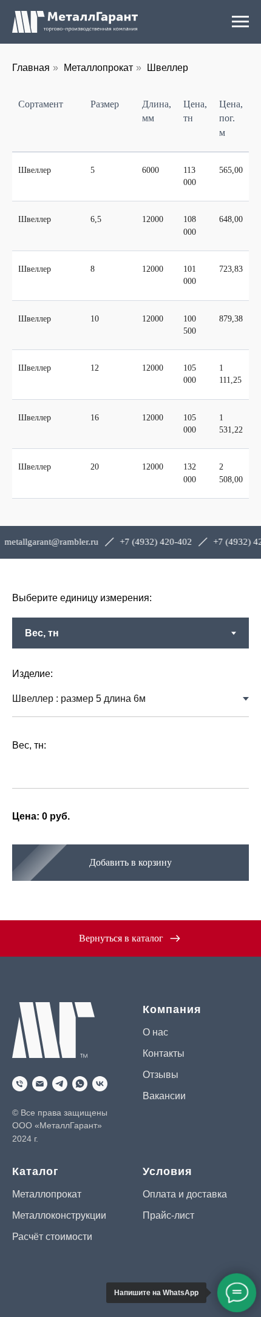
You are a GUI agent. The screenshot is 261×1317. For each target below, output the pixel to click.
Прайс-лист (168, 1215)
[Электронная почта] (39, 1083)
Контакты (164, 1053)
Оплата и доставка (185, 1194)
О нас (155, 1032)
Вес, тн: (29, 745)
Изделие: (32, 674)
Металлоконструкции (59, 1215)
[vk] (99, 1083)
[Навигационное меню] (240, 22)
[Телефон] (19, 1083)
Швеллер (167, 67)
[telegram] (59, 1083)
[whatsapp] (79, 1083)
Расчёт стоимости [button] (52, 1236)
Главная (31, 67)
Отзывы (160, 1074)
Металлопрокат (98, 67)
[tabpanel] (130, 784)
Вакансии (164, 1096)
